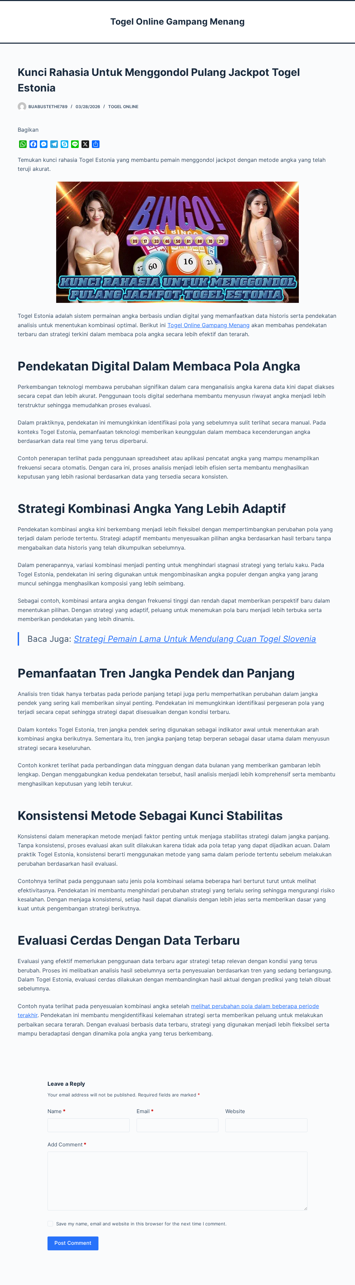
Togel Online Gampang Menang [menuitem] (208, 325)
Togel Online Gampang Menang (177, 21)
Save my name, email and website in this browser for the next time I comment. (141, 1223)
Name (56, 1111)
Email (145, 1111)
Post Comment (73, 1243)
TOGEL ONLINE (123, 106)
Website (235, 1111)
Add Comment (66, 1144)
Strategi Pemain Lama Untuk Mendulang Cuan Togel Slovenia (195, 639)
